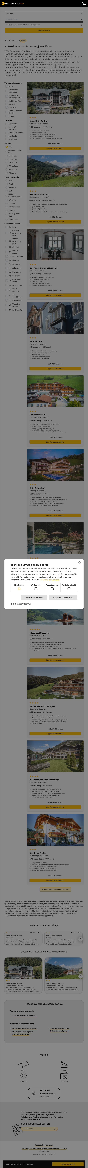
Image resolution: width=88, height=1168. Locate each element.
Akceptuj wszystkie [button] (63, 598)
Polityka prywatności (50, 580)
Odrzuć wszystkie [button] (34, 598)
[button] (21, 604)
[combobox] (79, 562)
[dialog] (44, 584)
